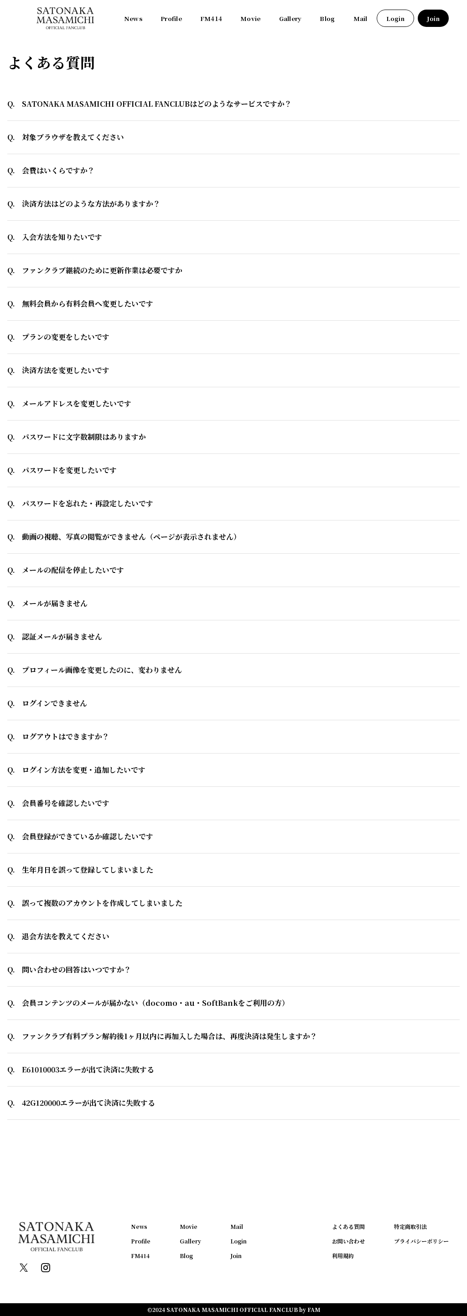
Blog (327, 18)
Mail (360, 18)
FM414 (211, 18)
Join (433, 18)
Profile (171, 18)
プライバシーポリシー (421, 1241)
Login (395, 18)
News (133, 18)
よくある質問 (348, 1226)
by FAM (309, 1309)
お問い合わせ (348, 1241)
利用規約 (343, 1255)
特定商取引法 (410, 1226)
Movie (250, 18)
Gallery (290, 18)
